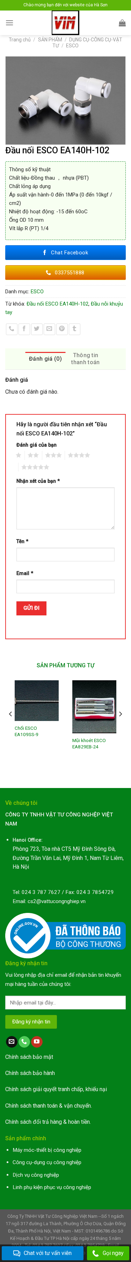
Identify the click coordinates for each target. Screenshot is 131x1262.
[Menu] (9, 22)
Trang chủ (20, 39)
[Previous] (10, 728)
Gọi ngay (113, 1253)
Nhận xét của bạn (38, 481)
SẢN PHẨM (50, 39)
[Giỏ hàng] (122, 23)
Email (24, 573)
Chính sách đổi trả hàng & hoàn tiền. (48, 1122)
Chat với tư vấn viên (48, 1253)
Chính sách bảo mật (29, 1057)
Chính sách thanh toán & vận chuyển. (48, 1105)
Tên (22, 542)
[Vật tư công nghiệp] (65, 23)
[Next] (120, 728)
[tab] (46, 359)
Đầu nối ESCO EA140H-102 (57, 304)
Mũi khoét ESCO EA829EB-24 (89, 743)
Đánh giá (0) (45, 358)
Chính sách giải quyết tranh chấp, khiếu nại (56, 1089)
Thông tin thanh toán (85, 359)
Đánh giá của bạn (36, 445)
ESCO (72, 45)
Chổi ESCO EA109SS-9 (26, 731)
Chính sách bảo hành (30, 1073)
